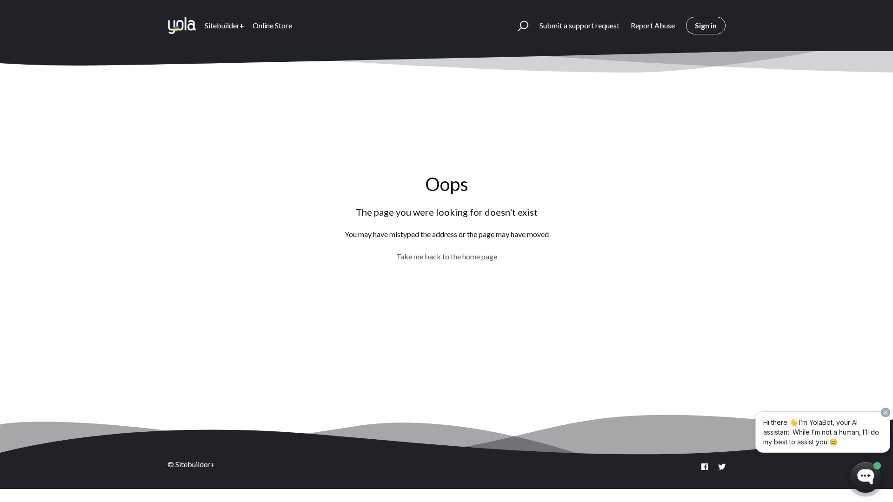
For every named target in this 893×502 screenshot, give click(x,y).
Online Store (272, 25)
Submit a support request (580, 25)
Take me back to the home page (446, 256)
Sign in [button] (706, 25)
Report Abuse (653, 25)
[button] (518, 25)
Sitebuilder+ (224, 25)
